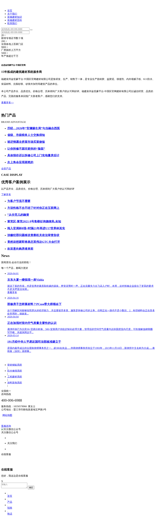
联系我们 (12, 23)
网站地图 (7, 415)
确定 (31, 487)
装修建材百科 (14, 20)
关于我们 (12, 13)
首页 (9, 10)
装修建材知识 (14, 17)
